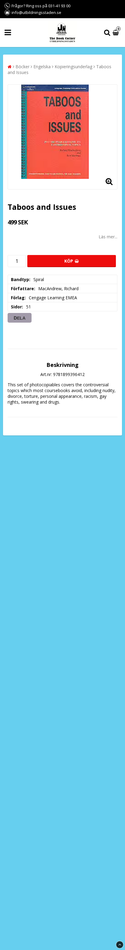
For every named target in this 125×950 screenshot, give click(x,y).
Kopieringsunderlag (73, 66)
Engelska (42, 66)
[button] (116, 32)
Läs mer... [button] (108, 237)
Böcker (22, 66)
